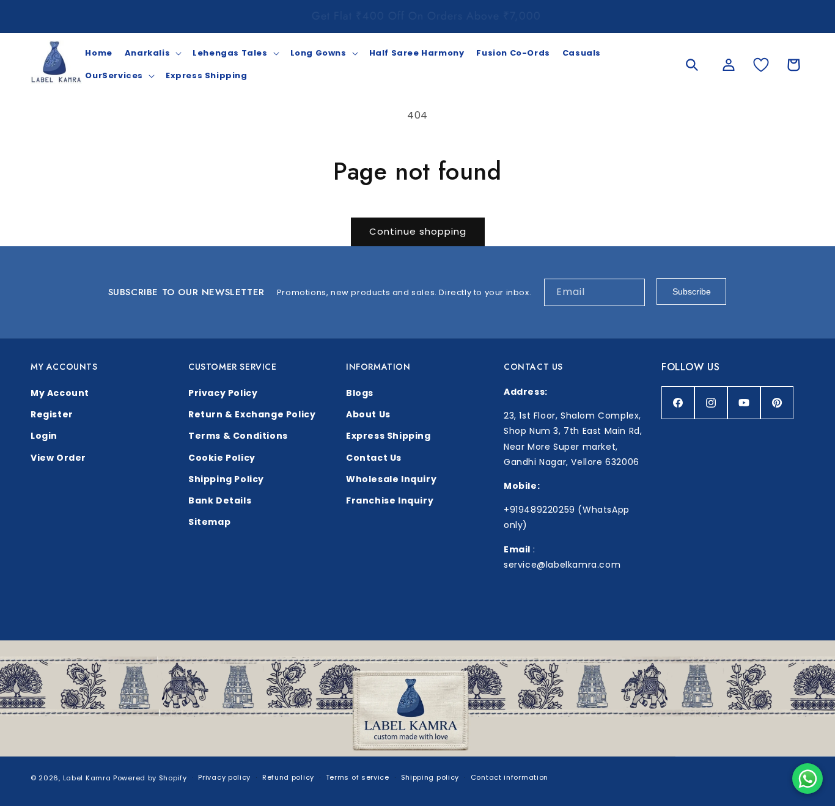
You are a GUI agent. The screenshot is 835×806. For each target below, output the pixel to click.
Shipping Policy (226, 479)
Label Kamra (87, 778)
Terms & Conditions (238, 436)
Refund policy (288, 777)
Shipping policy (430, 777)
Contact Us (374, 458)
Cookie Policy (222, 458)
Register (52, 414)
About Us (368, 414)
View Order (58, 458)
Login (44, 436)
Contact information (509, 777)
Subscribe (691, 291)
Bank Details (219, 500)
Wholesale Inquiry (391, 479)
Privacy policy (224, 777)
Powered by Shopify (150, 778)
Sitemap (209, 522)
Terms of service (357, 777)
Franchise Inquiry (389, 500)
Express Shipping (388, 436)
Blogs (359, 393)
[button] (152, 53)
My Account (60, 393)
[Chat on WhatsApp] (807, 778)
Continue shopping (417, 231)
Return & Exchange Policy (251, 414)
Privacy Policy (222, 393)
